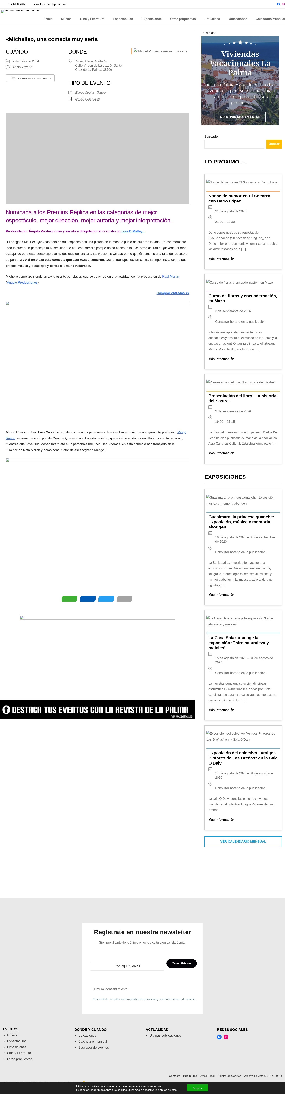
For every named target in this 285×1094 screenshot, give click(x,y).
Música (12, 1035)
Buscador (211, 136)
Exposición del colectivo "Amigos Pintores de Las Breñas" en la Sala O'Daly (243, 758)
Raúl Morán (170, 276)
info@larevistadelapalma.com (50, 4)
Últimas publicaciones (165, 1035)
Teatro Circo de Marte (91, 61)
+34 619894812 (16, 4)
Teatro (101, 92)
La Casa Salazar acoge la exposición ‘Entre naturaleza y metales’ (238, 642)
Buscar (274, 144)
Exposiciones (16, 1047)
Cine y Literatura (19, 1053)
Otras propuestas (19, 1059)
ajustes (172, 1089)
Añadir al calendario (33, 78)
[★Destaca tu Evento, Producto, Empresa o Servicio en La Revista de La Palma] (97, 718)
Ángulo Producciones (22, 282)
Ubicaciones (87, 1035)
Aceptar (197, 1088)
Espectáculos (85, 92)
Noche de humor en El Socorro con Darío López (239, 198)
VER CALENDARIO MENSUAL (243, 841)
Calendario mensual (92, 1041)
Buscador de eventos (93, 1047)
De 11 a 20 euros (87, 99)
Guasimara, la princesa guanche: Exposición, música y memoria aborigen (241, 522)
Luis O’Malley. (133, 231)
